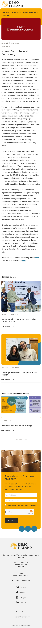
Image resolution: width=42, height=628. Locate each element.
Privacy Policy (21, 612)
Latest (13, 13)
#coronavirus (5, 46)
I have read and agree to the (21, 505)
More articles (21, 439)
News (19, 13)
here (37, 258)
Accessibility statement (21, 617)
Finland (13, 43)
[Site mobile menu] (39, 4)
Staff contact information (21, 580)
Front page (5, 13)
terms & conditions (30, 505)
